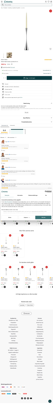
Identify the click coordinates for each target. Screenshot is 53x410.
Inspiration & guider (39, 363)
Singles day (39, 372)
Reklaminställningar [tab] (33, 195)
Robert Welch (30, 305)
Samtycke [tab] (7, 195)
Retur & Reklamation (13, 331)
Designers (39, 370)
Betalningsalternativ (13, 327)
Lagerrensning (39, 329)
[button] (2, 4)
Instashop (39, 368)
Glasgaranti (13, 357)
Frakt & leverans (13, 324)
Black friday (40, 375)
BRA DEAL (13, 338)
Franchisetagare (40, 338)
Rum (40, 354)
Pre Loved (39, 324)
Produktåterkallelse (13, 342)
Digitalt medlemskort (13, 352)
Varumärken (40, 357)
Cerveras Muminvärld (40, 366)
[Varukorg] (51, 2)
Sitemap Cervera (40, 345)
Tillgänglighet (39, 342)
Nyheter (40, 359)
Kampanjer (39, 350)
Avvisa (9, 217)
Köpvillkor (13, 333)
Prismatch (13, 354)
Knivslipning (13, 363)
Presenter (39, 352)
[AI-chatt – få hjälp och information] (49, 401)
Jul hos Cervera (39, 379)
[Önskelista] (48, 2)
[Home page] (8, 2)
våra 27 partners (8, 201)
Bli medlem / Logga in (13, 350)
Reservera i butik (46, 73)
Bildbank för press (39, 340)
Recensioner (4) (5, 125)
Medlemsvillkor (13, 366)
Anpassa (26, 217)
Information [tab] (20, 195)
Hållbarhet (39, 327)
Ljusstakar (22, 305)
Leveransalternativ (46, 70)
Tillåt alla (43, 217)
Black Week (39, 361)
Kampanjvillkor (13, 336)
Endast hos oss (39, 322)
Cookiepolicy (40, 333)
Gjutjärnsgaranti (13, 361)
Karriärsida (39, 336)
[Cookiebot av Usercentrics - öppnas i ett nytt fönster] (46, 192)
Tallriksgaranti (13, 359)
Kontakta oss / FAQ (13, 320)
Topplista (40, 377)
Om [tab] (46, 195)
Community (12, 125)
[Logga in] (46, 2)
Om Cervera (40, 320)
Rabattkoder (13, 368)
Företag (13, 340)
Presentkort (13, 322)
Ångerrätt (13, 329)
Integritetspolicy (39, 331)
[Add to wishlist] (50, 49)
